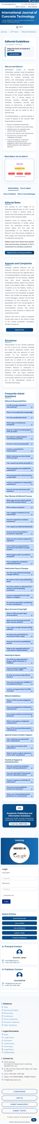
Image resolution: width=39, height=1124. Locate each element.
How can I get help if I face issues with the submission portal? (19, 774)
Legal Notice (9, 1049)
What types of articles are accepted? (16, 423)
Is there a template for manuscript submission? (19, 483)
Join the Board (14, 54)
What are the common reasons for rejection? (19, 540)
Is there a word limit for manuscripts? (15, 450)
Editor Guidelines (10, 1025)
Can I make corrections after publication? (17, 747)
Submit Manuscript (19, 918)
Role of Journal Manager (26, 194)
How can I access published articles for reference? (17, 788)
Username (6, 873)
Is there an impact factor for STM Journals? (19, 690)
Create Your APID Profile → (19, 824)
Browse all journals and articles (19, 1122)
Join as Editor (19, 923)
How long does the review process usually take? (19, 476)
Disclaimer (8, 1040)
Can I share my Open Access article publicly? (19, 628)
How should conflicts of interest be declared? (19, 715)
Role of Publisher (10, 194)
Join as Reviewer (19, 928)
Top (34, 1120)
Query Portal (19, 330)
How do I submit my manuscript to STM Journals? (19, 430)
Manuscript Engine (11, 1010)
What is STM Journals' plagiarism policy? (19, 701)
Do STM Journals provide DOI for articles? (18, 676)
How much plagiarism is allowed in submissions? (19, 708)
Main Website (32, 7)
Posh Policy (8, 1046)
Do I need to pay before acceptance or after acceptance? (19, 603)
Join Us (19, 1098)
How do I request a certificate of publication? (18, 781)
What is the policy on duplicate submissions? (18, 722)
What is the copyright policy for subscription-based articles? (18, 649)
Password (5, 883)
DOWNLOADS (9, 1052)
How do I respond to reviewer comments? (17, 520)
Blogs (6, 1035)
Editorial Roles (13, 188)
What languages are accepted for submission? (19, 469)
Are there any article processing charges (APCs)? (18, 573)
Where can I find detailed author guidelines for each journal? (18, 795)
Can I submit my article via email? (19, 463)
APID (6, 1007)
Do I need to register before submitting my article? (17, 437)
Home (14, 32)
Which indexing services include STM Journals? (18, 457)
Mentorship (8, 1013)
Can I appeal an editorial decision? (19, 527)
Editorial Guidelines (29, 32)
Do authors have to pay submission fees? (19, 580)
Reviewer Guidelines (11, 1022)
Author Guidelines (11, 1019)
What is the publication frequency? (19, 412)
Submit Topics (19, 1111)
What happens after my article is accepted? (18, 555)
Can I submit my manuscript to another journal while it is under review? (18, 547)
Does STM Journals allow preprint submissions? (19, 729)
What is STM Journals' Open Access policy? (17, 614)
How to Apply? (25, 188)
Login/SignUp (20, 1092)
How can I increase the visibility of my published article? (19, 683)
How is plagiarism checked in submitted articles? (17, 562)
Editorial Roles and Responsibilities (19, 252)
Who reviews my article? (16, 507)
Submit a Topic (19, 933)
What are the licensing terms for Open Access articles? (18, 621)
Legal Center (9, 1038)
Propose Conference (19, 938)
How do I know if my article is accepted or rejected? (17, 533)
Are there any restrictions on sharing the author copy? (17, 635)
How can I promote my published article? (18, 642)
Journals (4, 32)
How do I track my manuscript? (18, 444)
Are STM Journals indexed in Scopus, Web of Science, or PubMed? (17, 661)
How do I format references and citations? (18, 490)
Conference (8, 1016)
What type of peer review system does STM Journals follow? (19, 501)
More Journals (20, 7)
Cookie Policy (9, 1043)
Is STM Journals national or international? (16, 406)
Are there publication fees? (17, 417)
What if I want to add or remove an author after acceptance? (19, 754)
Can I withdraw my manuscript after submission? (18, 740)
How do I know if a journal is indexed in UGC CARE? (17, 669)
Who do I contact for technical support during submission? (17, 767)
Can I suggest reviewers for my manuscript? (18, 513)
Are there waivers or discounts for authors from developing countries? (19, 588)
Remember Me (9, 895)
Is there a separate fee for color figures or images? (18, 596)
